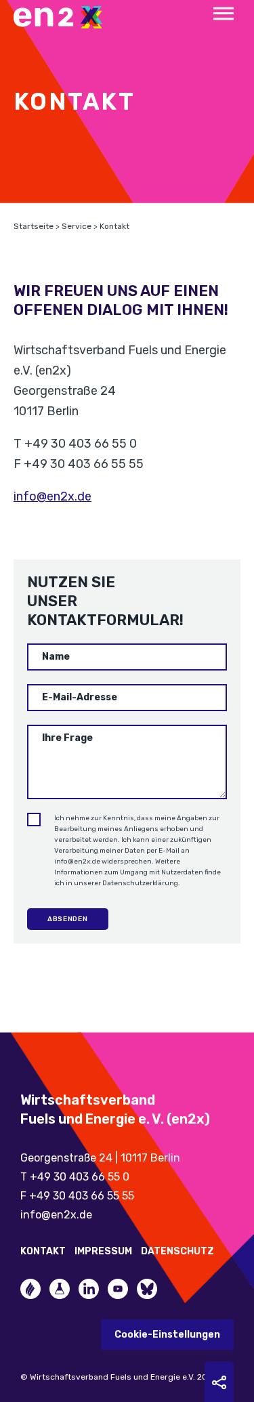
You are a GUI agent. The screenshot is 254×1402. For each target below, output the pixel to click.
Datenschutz (177, 1251)
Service (76, 226)
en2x (64, 17)
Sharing (219, 1382)
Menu (223, 13)
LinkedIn (89, 1289)
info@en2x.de (52, 496)
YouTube (118, 1289)
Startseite (34, 226)
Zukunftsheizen (30, 1289)
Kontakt (43, 1251)
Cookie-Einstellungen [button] (167, 1334)
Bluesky (147, 1289)
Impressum (103, 1251)
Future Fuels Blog (59, 1289)
